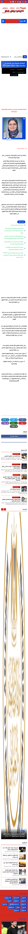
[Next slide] (2, 509)
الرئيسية (22, 21)
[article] (14, 675)
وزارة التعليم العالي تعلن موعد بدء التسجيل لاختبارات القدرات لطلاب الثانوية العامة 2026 (13, 237)
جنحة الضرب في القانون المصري (12, 456)
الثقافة (15, 901)
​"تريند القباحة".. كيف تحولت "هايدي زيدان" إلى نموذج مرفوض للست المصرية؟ (11, 478)
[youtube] (11, 2)
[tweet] (7, 139)
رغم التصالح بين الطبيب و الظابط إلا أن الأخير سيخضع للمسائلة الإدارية (11, 881)
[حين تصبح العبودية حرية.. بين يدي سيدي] (22, 864)
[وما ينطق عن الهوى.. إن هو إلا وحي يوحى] (22, 857)
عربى (23, 907)
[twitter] (13, 2)
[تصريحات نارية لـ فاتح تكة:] (22, 849)
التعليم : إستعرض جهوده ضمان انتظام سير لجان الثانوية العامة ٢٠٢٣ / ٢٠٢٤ (14, 835)
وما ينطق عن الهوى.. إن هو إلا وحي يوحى (10, 856)
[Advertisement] (14, 41)
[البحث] (2, 2)
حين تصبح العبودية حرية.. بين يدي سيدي (10, 57)
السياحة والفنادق (13, 904)
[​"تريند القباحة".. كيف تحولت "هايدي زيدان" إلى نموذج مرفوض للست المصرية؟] (24, 476)
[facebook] (23, 2)
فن (17, 907)
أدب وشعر (7, 898)
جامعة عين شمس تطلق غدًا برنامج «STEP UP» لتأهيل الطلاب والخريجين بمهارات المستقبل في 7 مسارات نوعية (13, 255)
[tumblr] (15, 2)
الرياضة (22, 904)
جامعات (13, 72)
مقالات (23, 910)
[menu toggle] (26, 2)
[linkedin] (18, 2)
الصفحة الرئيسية (21, 72)
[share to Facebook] (10, 139)
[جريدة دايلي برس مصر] (14, 9)
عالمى (4, 904)
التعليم (22, 901)
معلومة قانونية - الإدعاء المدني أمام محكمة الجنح (11, 467)
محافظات (11, 907)
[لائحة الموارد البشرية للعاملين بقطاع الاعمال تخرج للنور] (24, 499)
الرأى (9, 901)
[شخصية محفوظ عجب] (24, 488)
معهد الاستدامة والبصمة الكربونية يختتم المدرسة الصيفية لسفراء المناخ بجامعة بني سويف (13, 230)
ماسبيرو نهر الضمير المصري (17, 225)
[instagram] (20, 2)
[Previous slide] (5, 509)
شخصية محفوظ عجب (15, 489)
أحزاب (23, 898)
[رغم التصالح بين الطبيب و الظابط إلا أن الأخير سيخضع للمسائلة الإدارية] (22, 881)
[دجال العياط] (22, 871)
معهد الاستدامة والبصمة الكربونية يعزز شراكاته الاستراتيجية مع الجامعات (14, 248)
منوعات (15, 910)
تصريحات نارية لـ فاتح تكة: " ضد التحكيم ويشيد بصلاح (10, 849)
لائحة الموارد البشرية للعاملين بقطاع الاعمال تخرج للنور (11, 500)
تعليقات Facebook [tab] (14, 436)
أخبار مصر (16, 898)
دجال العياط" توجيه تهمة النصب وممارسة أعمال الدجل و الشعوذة (10, 872)
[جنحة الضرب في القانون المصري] (24, 456)
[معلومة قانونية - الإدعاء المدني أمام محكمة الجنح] (24, 466)
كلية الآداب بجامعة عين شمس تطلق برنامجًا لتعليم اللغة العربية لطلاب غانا (13, 243)
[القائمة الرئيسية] (3, 21)
